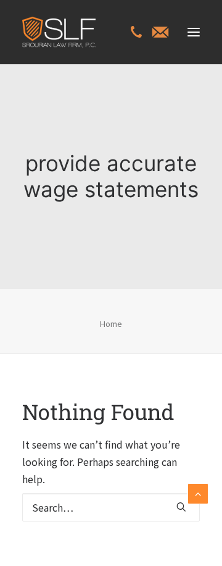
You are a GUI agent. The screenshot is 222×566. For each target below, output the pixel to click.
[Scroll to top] (197, 491)
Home (111, 323)
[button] (193, 32)
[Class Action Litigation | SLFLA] (59, 32)
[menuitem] (136, 33)
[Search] (111, 507)
